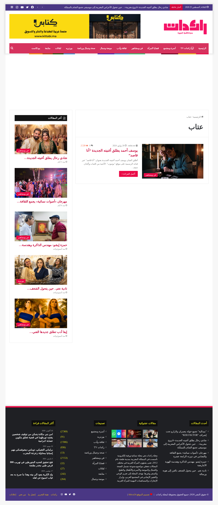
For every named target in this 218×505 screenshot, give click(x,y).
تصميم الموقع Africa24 (139, 494)
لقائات (58, 48)
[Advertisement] (109, 81)
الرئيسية (202, 48)
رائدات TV (186, 48)
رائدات (54, 494)
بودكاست (36, 48)
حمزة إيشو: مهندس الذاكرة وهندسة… (43, 245)
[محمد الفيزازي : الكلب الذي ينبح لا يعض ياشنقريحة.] (119, 443)
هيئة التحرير (43, 494)
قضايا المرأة (153, 48)
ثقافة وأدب (122, 48)
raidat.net (131, 145)
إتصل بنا (32, 494)
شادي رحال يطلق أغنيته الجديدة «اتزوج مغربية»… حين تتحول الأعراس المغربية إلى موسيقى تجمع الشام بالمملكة (185, 444)
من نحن (22, 494)
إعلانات (12, 494)
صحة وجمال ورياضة (86, 48)
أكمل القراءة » (128, 174)
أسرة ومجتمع (170, 48)
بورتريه (69, 48)
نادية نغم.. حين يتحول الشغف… (47, 288)
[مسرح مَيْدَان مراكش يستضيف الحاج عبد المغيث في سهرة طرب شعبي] (134, 434)
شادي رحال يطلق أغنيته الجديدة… (45, 158)
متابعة (47, 48)
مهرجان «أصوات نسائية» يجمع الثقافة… (42, 201)
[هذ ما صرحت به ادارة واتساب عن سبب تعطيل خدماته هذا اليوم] (119, 434)
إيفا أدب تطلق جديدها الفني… (48, 332)
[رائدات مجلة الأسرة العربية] (185, 26)
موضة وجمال (106, 48)
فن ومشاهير (137, 48)
